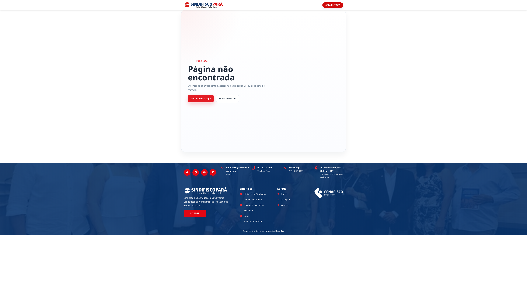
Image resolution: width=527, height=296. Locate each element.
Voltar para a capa (201, 98)
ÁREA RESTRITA (333, 5)
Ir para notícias (227, 98)
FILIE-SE (194, 213)
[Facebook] (195, 172)
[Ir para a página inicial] (203, 5)
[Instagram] (213, 172)
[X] (187, 172)
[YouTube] (204, 172)
